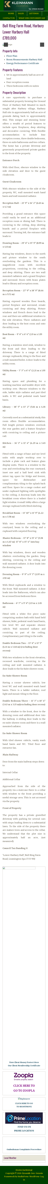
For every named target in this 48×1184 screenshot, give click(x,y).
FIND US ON (24, 1127)
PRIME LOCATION (24, 1130)
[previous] (6, 45)
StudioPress (23, 1176)
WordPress (34, 1176)
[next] (42, 45)
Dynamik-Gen (28, 1173)
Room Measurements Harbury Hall (24, 59)
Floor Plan (11, 56)
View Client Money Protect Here (24, 1062)
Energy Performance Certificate (22, 63)
